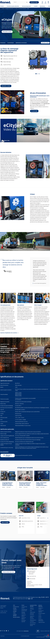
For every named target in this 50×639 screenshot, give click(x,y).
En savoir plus (34, 111)
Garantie (39, 616)
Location (35, 6)
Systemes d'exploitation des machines (8, 332)
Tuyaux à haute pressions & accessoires (32, 613)
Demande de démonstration (43, 7)
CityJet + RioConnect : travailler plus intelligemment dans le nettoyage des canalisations (42, 485)
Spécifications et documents (21, 42)
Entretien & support (41, 613)
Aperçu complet (5, 522)
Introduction (2, 42)
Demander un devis (7, 31)
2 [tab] (37, 73)
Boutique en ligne (34, 2)
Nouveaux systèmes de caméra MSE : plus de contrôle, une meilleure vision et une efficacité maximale (25, 485)
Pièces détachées (33, 622)
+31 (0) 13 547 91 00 (32, 576)
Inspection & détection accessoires (32, 617)
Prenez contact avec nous (8, 572)
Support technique (41, 622)
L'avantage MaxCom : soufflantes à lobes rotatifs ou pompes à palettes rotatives (7, 484)
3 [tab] (39, 73)
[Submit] (26, 2)
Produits (3, 8)
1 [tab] (36, 73)
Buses (31, 610)
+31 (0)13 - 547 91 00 (3, 611)
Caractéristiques (10, 42)
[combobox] (20, 2)
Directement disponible (22, 8)
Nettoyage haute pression (9, 8)
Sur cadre (16, 8)
